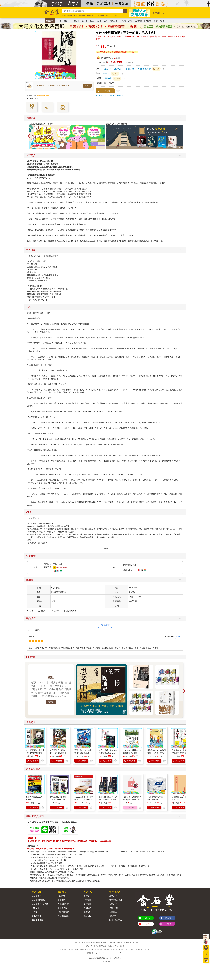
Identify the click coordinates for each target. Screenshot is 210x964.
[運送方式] (206, 960)
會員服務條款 (63, 916)
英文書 (84, 21)
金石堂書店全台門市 (40, 904)
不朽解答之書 (91, 15)
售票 (162, 21)
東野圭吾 (81, 15)
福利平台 (113, 916)
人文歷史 (117, 69)
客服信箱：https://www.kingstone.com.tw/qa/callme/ (105, 953)
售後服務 (87, 908)
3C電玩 (123, 21)
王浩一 (106, 73)
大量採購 (120, 95)
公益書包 (109, 15)
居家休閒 (138, 21)
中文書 (58, 21)
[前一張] (36, 55)
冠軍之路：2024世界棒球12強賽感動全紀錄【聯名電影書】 (82, 752)
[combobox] (92, 11)
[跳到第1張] (179, 147)
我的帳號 (61, 896)
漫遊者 (108, 78)
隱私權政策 (36, 916)
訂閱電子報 (62, 908)
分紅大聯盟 (113, 908)
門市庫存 (111, 95)
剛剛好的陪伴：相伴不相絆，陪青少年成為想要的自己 (156, 752)
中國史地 (130, 69)
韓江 (75, 15)
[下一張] (81, 55)
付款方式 (87, 900)
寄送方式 (87, 904)
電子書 (98, 21)
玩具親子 (113, 21)
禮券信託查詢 (63, 912)
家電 (130, 21)
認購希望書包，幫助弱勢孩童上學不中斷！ (116, 52)
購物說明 (87, 896)
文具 (106, 21)
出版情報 (35, 908)
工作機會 (35, 912)
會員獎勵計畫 (63, 904)
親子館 (76, 21)
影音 (156, 21)
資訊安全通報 (37, 920)
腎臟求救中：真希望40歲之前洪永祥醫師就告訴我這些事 (180, 752)
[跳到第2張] (181, 147)
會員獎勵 (49, 21)
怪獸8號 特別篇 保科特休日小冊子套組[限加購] (58, 799)
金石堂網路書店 (38, 900)
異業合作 (113, 896)
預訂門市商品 (101, 95)
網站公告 (87, 916)
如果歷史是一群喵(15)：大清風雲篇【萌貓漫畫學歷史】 (59, 752)
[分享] (206, 954)
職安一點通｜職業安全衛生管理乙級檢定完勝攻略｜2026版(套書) (108, 752)
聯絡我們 (87, 912)
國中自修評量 (67, 15)
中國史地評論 (144, 69)
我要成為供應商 (115, 900)
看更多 (87, 85)
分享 (178, 636)
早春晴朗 (101, 15)
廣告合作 (113, 904)
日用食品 (148, 21)
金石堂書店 (36, 896)
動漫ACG (67, 21)
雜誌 (92, 21)
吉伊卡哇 (117, 15)
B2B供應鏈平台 (115, 920)
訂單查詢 (61, 900)
